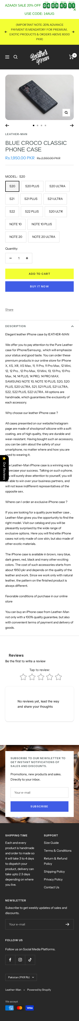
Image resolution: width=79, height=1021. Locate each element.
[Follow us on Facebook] (10, 960)
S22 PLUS (32, 211)
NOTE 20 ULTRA (43, 237)
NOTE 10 (15, 224)
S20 (12, 186)
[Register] (67, 924)
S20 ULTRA (57, 186)
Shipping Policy (54, 871)
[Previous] (7, 125)
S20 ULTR (56, 211)
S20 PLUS (32, 186)
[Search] (16, 57)
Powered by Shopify (39, 989)
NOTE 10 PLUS (42, 224)
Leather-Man (16, 134)
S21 (11, 199)
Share (9, 310)
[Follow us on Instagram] (20, 960)
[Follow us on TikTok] (30, 960)
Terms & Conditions (58, 851)
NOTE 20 (15, 237)
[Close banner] (75, 9)
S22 (12, 211)
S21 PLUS (31, 199)
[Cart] (71, 57)
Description (15, 326)
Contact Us (51, 887)
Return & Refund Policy (55, 861)
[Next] (72, 125)
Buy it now (39, 286)
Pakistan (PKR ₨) (19, 977)
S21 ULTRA (55, 199)
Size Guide (51, 843)
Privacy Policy (53, 879)
